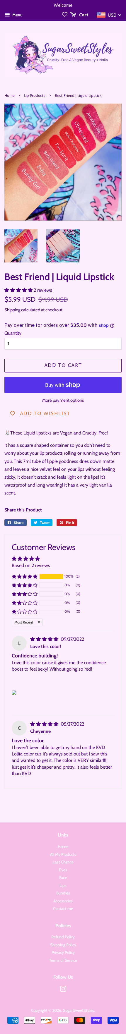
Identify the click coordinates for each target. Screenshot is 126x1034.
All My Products (63, 854)
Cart (83, 15)
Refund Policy (63, 937)
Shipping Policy (63, 944)
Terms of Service (63, 960)
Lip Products (34, 95)
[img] (44, 639)
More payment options (63, 400)
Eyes (63, 870)
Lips (63, 885)
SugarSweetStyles (78, 1010)
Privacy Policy (63, 952)
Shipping (12, 309)
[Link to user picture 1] (14, 692)
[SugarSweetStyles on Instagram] (63, 990)
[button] (19, 290)
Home (9, 95)
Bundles (63, 893)
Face (63, 877)
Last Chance (63, 862)
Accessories (63, 901)
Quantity (12, 333)
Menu (17, 15)
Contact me (63, 908)
